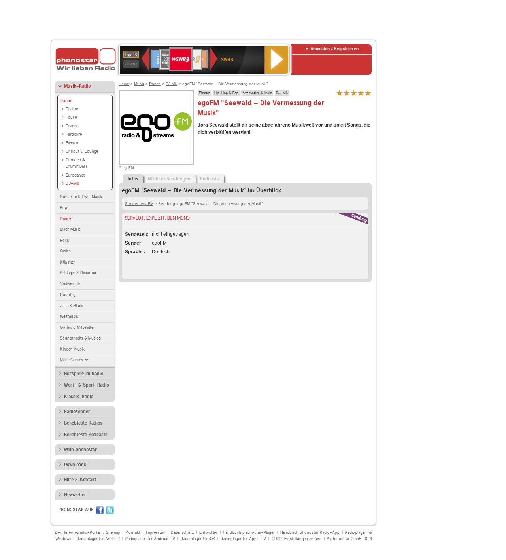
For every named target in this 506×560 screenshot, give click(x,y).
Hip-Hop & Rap (226, 92)
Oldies (65, 251)
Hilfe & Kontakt (80, 479)
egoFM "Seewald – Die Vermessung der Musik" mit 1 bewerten (339, 93)
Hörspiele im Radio (83, 373)
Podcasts (209, 179)
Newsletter (75, 494)
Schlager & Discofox (78, 272)
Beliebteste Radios (83, 423)
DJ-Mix (72, 183)
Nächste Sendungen (169, 179)
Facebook (100, 510)
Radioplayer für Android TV (150, 538)
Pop (63, 207)
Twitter (110, 510)
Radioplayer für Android (98, 538)
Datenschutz (182, 532)
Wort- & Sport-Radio (86, 385)
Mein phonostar (80, 449)
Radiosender (77, 411)
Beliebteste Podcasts (86, 434)
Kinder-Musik (72, 349)
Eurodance (75, 175)
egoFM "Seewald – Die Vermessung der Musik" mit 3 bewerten (353, 93)
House (71, 117)
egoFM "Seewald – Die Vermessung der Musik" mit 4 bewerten (360, 93)
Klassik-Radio (78, 396)
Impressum (155, 532)
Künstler (67, 262)
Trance (72, 126)
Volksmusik (70, 284)
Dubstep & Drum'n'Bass (77, 163)
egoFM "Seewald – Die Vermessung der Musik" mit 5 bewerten (368, 93)
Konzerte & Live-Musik (81, 196)
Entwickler (208, 532)
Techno (72, 109)
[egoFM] (156, 127)
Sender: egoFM (139, 203)
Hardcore (74, 134)
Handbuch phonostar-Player (249, 532)
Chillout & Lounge (82, 151)
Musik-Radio (77, 86)
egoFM (159, 243)
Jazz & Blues (71, 305)
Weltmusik (69, 316)
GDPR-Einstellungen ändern (297, 538)
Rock (64, 240)
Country (68, 294)
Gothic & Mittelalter (77, 327)
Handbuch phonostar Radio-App (310, 532)
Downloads (75, 464)
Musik (139, 84)
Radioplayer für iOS (198, 538)
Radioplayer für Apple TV (243, 538)
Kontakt (133, 532)
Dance (66, 100)
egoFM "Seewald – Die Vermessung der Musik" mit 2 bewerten (346, 93)
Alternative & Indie (257, 92)
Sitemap (113, 532)
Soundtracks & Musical (80, 338)
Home (124, 84)
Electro (72, 143)
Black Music (70, 229)
